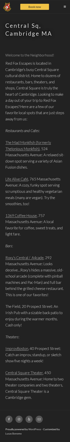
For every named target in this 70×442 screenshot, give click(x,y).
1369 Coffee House (21, 215)
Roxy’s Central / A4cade (24, 257)
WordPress (34, 429)
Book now (34, 6)
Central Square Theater (24, 372)
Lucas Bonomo (13, 433)
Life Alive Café (16, 179)
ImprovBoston (16, 348)
